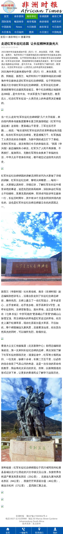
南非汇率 (56, 16)
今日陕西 (31, 27)
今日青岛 (6, 32)
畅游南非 (19, 21)
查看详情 (25, 37)
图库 (31, 32)
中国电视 (56, 32)
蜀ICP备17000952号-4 (36, 516)
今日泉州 (56, 27)
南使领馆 (44, 21)
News (19, 27)
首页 (6, 16)
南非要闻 (19, 16)
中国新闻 (6, 27)
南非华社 (31, 16)
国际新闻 (6, 21)
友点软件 (37, 523)
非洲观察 (44, 16)
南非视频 (31, 21)
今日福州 (19, 32)
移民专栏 (56, 21)
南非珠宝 (44, 27)
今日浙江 (44, 32)
